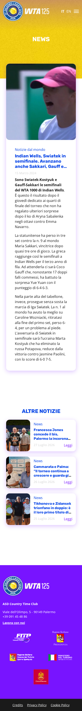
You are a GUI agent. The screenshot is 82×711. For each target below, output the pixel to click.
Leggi (68, 445)
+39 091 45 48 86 (15, 616)
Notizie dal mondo (30, 149)
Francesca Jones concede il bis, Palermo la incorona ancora (51, 436)
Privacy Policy (37, 705)
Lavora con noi (14, 623)
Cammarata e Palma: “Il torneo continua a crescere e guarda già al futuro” (52, 473)
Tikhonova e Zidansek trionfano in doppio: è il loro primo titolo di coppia (52, 510)
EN (68, 11)
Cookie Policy (60, 705)
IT (62, 11)
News (38, 424)
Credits (17, 705)
